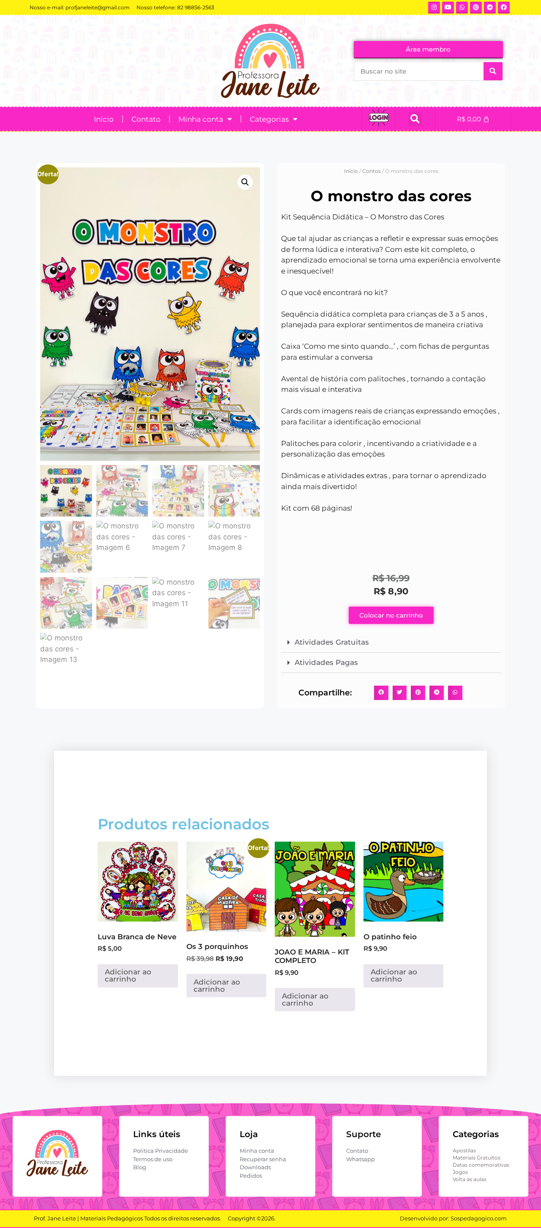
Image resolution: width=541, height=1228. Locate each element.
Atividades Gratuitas (332, 642)
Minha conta (200, 119)
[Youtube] (448, 8)
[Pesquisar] (493, 71)
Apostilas (464, 1150)
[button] (415, 119)
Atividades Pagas (326, 662)
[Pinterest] (476, 8)
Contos (371, 171)
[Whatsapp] (462, 8)
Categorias (269, 119)
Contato (146, 119)
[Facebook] (504, 8)
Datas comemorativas (481, 1165)
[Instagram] (434, 8)
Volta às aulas (469, 1179)
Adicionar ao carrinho (128, 975)
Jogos (460, 1172)
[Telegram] (490, 8)
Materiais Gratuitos (476, 1157)
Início (104, 119)
